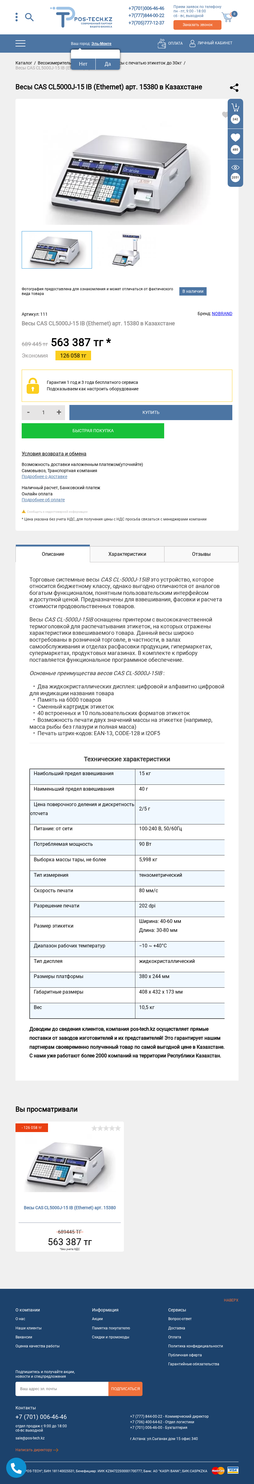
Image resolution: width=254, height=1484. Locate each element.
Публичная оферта (185, 1355)
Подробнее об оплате (43, 499)
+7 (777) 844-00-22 (146, 1416)
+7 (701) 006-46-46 (41, 1416)
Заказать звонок (197, 25)
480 (235, 149)
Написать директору (34, 1450)
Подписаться (125, 1389)
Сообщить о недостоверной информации (57, 511)
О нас (20, 1319)
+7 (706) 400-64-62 (146, 1422)
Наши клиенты (28, 1328)
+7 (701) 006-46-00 (146, 1427)
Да (108, 64)
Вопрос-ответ (180, 1319)
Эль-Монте (101, 44)
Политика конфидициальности (195, 1346)
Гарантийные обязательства (193, 1364)
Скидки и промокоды (110, 1337)
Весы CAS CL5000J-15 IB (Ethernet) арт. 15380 (70, 1207)
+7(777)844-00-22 (146, 15)
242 (235, 119)
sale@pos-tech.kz (30, 1438)
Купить (151, 412)
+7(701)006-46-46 (146, 8)
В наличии (193, 291)
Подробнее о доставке (44, 476)
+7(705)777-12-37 (146, 23)
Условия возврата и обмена (54, 454)
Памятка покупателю (111, 1328)
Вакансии (23, 1337)
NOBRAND (222, 313)
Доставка (176, 1328)
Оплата (174, 1337)
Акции (97, 1319)
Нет (83, 64)
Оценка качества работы (37, 1346)
